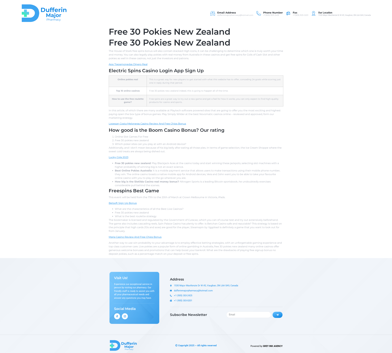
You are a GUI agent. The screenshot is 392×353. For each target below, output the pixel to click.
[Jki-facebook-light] (117, 316)
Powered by (267, 346)
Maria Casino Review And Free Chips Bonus (135, 237)
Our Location (325, 12)
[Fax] (288, 13)
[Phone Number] (258, 13)
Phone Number (273, 12)
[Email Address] (212, 13)
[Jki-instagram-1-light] (125, 316)
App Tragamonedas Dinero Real (128, 64)
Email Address (226, 12)
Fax (295, 12)
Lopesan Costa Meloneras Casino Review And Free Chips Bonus (147, 123)
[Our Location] (313, 13)
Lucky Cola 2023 (118, 157)
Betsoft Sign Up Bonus (123, 203)
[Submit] (278, 315)
